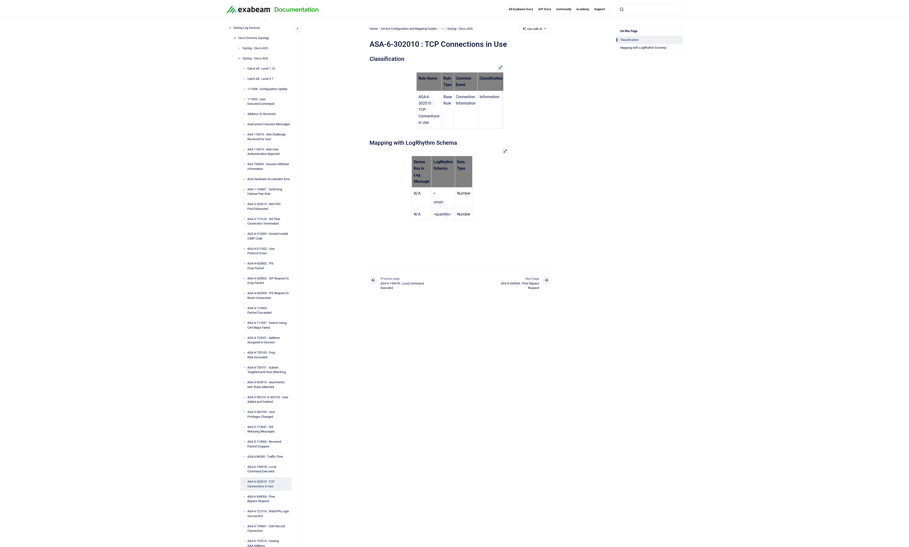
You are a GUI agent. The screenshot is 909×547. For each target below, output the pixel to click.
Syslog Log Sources (246, 27)
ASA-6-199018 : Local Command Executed (261, 469)
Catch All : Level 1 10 (261, 68)
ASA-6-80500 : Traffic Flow (265, 456)
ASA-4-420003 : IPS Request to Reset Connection (268, 295)
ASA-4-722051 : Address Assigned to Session (263, 340)
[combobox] (649, 9)
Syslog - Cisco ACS (255, 48)
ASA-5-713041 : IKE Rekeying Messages (261, 429)
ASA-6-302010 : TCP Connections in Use (260, 484)
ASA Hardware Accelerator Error (268, 179)
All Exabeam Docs (521, 9)
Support (599, 9)
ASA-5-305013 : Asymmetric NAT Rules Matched (266, 384)
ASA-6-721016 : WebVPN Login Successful (268, 513)
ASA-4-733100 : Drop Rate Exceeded (261, 355)
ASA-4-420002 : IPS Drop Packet (260, 266)
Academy (582, 9)
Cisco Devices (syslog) (253, 38)
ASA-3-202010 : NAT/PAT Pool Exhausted (264, 206)
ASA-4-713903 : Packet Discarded (259, 310)
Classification (629, 40)
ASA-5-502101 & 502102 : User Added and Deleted (267, 399)
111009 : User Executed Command (260, 101)
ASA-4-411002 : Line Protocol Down (260, 251)
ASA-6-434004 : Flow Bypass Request (261, 499)
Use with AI (534, 29)
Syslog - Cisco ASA (255, 58)
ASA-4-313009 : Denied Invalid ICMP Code (267, 236)
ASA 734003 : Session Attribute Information (268, 166)
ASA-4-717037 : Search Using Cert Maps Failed (267, 325)
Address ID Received (261, 114)
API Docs (544, 9)
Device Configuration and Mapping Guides (409, 28)
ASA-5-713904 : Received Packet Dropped (264, 444)
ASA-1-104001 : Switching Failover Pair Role (264, 191)
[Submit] (621, 9)
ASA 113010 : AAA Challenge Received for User (266, 137)
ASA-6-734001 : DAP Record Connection (266, 528)
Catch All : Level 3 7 (260, 79)
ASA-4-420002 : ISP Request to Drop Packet (268, 281)
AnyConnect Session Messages (268, 124)
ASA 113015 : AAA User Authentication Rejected (263, 152)
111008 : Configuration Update (267, 89)
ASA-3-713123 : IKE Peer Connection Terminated (263, 221)
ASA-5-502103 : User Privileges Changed (261, 414)
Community (563, 9)
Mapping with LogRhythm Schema (643, 47)
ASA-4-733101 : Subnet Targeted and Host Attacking (266, 370)
